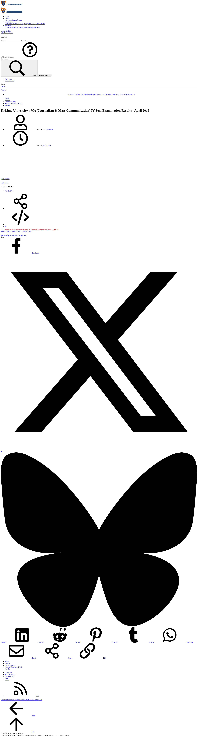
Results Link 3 (27, 231)
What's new (9, 22)
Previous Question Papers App (94, 94)
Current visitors (10, 27)
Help (6, 678)
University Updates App (75, 94)
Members (8, 25)
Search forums (17, 20)
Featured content (10, 24)
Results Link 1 (5, 231)
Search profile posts (33, 27)
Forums (7, 18)
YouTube (108, 94)
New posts (8, 20)
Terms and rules (10, 674)
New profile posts (29, 24)
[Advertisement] (99, 162)
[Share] (20, 208)
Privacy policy (9, 676)
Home (7, 16)
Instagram (115, 94)
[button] (29, 57)
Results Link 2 (16, 231)
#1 (6, 226)
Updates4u (49, 129)
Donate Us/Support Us (127, 94)
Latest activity (40, 24)
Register (3, 90)
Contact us (8, 672)
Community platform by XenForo (21, 700)
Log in (3, 86)
